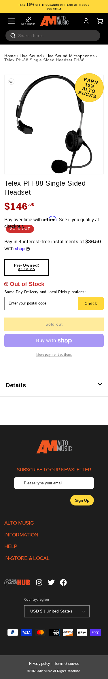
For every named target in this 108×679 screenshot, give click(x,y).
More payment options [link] (54, 354)
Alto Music (45, 671)
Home (10, 55)
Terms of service (66, 663)
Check (91, 303)
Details (16, 385)
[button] (11, 21)
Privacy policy (39, 663)
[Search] (13, 35)
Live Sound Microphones (70, 55)
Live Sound (31, 55)
